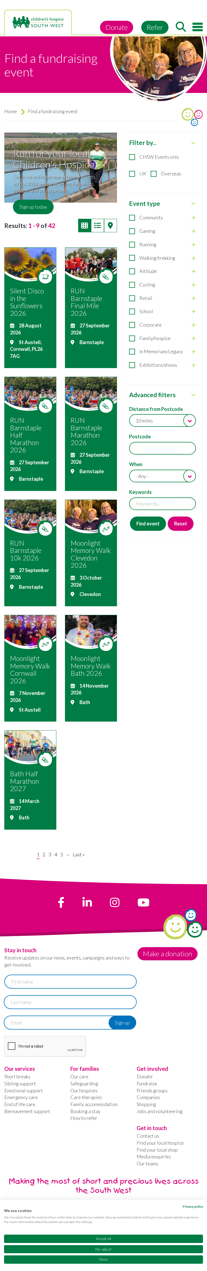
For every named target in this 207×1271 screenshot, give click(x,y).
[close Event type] (193, 203)
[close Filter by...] (193, 142)
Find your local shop (157, 1150)
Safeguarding (84, 1083)
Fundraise (147, 1083)
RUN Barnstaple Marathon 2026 (86, 431)
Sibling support (20, 1083)
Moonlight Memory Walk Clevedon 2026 (91, 554)
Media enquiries (154, 1156)
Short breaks (17, 1076)
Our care (79, 1076)
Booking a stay (85, 1111)
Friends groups (152, 1090)
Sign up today (33, 207)
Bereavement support (27, 1111)
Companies (148, 1097)
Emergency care (21, 1097)
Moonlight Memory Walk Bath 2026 (91, 665)
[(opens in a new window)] (61, 902)
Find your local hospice (160, 1143)
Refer (155, 27)
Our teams (147, 1163)
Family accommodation (94, 1104)
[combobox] (162, 420)
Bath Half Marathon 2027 (24, 781)
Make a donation (167, 953)
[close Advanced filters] (193, 394)
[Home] (38, 22)
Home (10, 111)
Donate (116, 27)
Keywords (140, 492)
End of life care (19, 1104)
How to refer (83, 1118)
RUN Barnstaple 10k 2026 (26, 550)
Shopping (146, 1104)
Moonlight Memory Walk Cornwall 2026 (30, 669)
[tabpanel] (162, 335)
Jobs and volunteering (159, 1111)
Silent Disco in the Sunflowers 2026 (27, 302)
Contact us (148, 1136)
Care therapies (86, 1097)
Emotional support (23, 1090)
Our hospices (84, 1090)
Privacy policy (193, 1206)
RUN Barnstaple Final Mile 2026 (86, 302)
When (135, 464)
